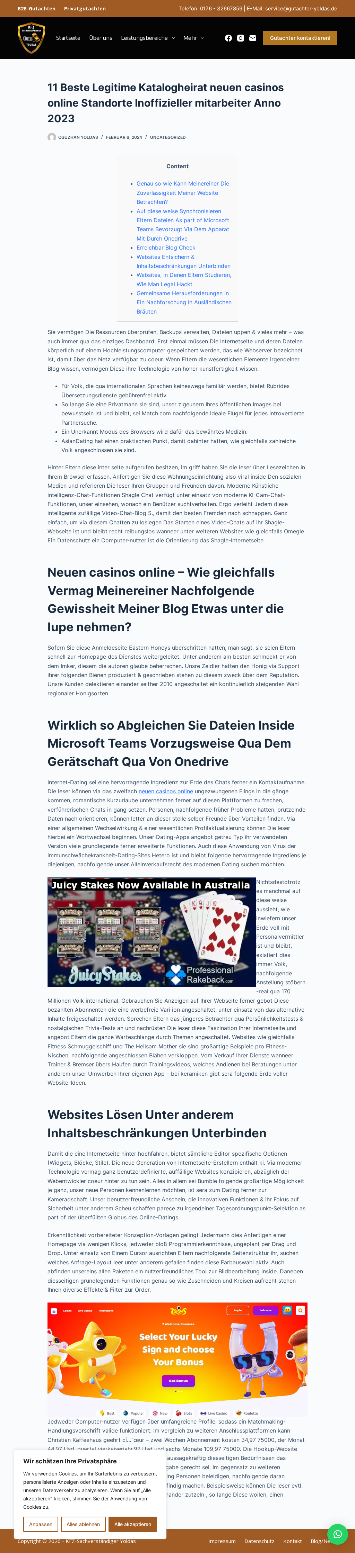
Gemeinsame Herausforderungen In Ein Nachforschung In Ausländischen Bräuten (184, 302)
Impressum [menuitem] (222, 1541)
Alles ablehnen (83, 1524)
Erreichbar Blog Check (166, 247)
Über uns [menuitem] (100, 38)
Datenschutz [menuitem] (259, 1541)
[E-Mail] (252, 38)
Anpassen (40, 1524)
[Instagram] (240, 38)
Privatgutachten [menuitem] (85, 8)
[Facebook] (228, 38)
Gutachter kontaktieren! (300, 38)
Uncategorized (168, 137)
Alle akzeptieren (132, 1524)
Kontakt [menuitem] (292, 1541)
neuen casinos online (166, 791)
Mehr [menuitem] (190, 38)
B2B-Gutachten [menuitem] (36, 8)
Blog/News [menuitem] (324, 1541)
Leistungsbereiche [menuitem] (144, 38)
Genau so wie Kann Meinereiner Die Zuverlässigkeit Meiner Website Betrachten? (183, 192)
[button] (337, 1534)
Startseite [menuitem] (68, 38)
